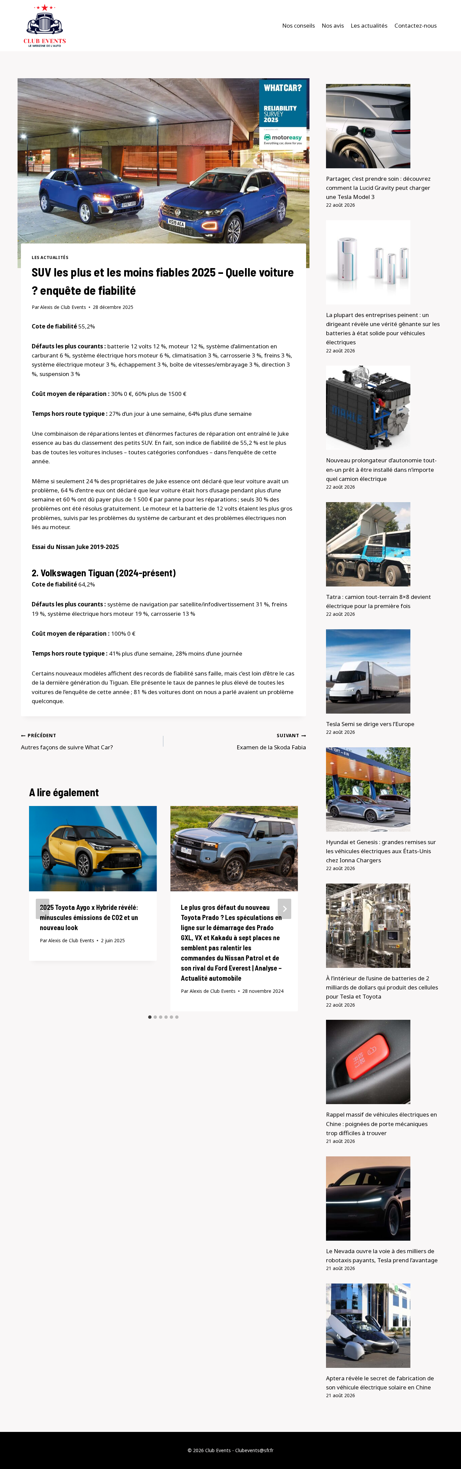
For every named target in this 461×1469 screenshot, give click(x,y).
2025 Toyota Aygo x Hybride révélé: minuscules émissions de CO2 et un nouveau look (89, 917)
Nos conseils (298, 25)
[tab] (150, 1017)
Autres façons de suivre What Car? (67, 741)
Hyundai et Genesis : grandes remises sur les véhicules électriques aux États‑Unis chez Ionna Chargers (381, 851)
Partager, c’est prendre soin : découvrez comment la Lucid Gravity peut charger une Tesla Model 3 (378, 188)
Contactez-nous (416, 25)
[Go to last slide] (42, 909)
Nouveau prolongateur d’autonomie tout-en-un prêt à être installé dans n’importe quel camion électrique (381, 469)
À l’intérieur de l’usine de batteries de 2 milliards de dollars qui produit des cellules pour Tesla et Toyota (382, 987)
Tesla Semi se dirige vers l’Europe (370, 724)
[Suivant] (284, 909)
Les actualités (369, 25)
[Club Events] (44, 25)
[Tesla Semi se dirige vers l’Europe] (383, 671)
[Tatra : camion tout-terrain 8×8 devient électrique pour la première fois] (383, 544)
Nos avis (333, 25)
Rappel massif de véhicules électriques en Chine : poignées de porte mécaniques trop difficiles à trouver (381, 1123)
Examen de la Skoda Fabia (271, 741)
